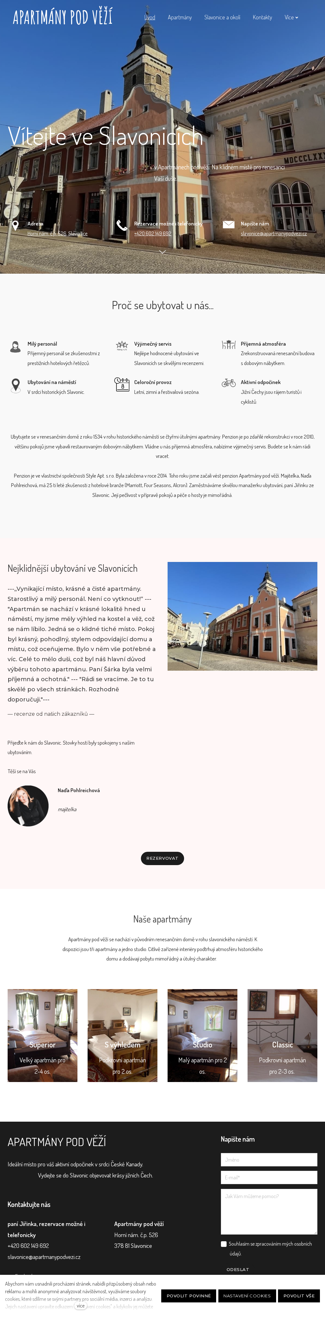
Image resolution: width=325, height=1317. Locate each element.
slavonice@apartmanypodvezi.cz (274, 233)
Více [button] (289, 17)
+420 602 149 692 (28, 1245)
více (80, 1305)
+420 (140, 233)
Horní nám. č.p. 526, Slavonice (58, 233)
